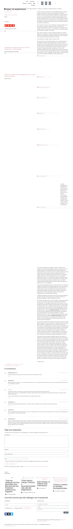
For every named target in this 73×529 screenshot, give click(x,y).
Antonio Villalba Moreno (11, 8)
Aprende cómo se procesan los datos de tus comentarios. (36, 466)
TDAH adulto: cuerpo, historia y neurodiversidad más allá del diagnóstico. (28, 485)
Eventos (30, 3)
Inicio (27, 1)
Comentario (7, 434)
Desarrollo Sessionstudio (10, 525)
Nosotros (24, 3)
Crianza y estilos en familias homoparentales (60, 486)
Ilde (8, 389)
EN (55, 3)
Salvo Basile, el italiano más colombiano (43, 484)
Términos (45, 521)
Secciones (32, 1)
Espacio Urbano (8, 11)
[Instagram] (8, 514)
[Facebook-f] (6, 514)
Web (5, 458)
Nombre (7, 449)
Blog (34, 3)
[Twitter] (11, 514)
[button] (38, 3)
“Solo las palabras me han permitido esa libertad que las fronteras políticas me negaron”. (12, 486)
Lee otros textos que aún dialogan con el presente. (26, 497)
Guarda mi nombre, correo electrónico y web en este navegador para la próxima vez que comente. (27, 461)
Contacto (33, 5)
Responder (9, 376)
